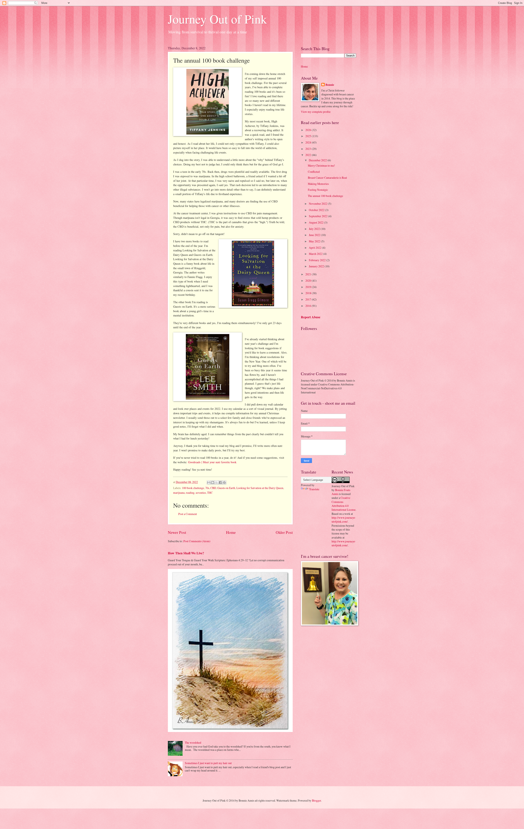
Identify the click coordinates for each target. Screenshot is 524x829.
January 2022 (317, 266)
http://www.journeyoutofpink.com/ (343, 519)
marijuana (179, 493)
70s (207, 488)
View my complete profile (316, 112)
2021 (308, 274)
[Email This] (209, 482)
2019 (308, 287)
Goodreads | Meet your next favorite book (212, 462)
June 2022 (315, 235)
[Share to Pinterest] (224, 482)
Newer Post (177, 532)
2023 (308, 149)
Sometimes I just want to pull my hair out (208, 763)
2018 (308, 293)
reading (190, 493)
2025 (308, 136)
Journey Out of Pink (217, 19)
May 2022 (315, 241)
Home (231, 532)
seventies (201, 493)
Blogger (316, 800)
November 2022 (318, 204)
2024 (308, 142)
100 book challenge (193, 488)
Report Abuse (310, 317)
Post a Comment (187, 514)
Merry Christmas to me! (321, 165)
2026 (308, 130)
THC (210, 493)
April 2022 (315, 248)
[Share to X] (217, 482)
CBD (213, 488)
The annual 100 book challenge (325, 196)
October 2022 (317, 210)
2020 (308, 280)
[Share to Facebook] (220, 482)
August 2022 (316, 222)
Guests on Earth (226, 488)
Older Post (284, 532)
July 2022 (315, 229)
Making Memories (318, 184)
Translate (314, 489)
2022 (308, 155)
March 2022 (316, 254)
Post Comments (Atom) (196, 541)
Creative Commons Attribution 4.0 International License (344, 504)
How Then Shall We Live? (186, 553)
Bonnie (329, 85)
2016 (308, 306)
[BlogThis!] (213, 482)
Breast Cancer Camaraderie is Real (327, 178)
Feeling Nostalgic (318, 190)
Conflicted (314, 172)
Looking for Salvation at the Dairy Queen (259, 488)
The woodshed (193, 742)
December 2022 (318, 160)
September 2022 (318, 216)
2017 (308, 299)
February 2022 (317, 260)
